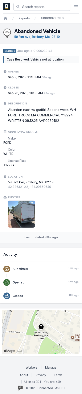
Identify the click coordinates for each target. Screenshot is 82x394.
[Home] (5, 18)
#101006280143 (52, 18)
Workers (31, 367)
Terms (58, 375)
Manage (51, 367)
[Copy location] (53, 187)
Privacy (41, 375)
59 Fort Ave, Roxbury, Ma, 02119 (37, 36)
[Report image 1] (21, 214)
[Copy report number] (54, 51)
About (24, 375)
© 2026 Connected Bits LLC (45, 388)
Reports (24, 18)
